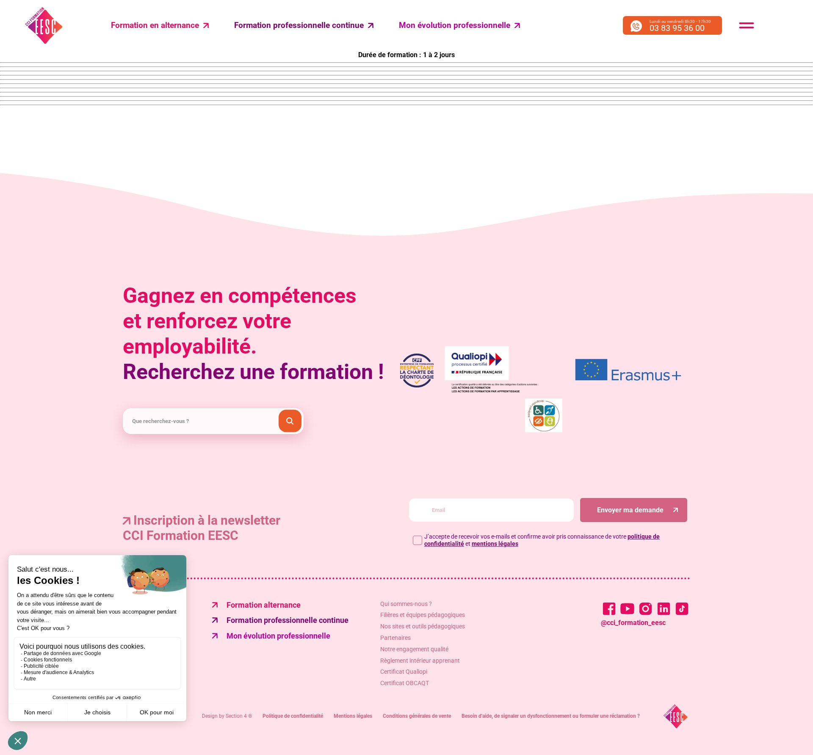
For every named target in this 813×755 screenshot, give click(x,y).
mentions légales (495, 543)
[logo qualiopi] (501, 370)
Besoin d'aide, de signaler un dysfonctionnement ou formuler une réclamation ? (551, 716)
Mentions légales (353, 716)
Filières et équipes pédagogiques (422, 614)
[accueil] (675, 716)
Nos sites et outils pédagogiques (422, 626)
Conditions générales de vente (417, 716)
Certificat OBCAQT (404, 683)
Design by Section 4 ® (227, 716)
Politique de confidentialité (293, 716)
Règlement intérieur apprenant (420, 660)
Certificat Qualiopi (403, 671)
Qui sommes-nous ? (406, 603)
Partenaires (395, 637)
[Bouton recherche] (290, 421)
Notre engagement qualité (414, 649)
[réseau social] (609, 608)
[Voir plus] (628, 370)
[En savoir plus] (543, 416)
